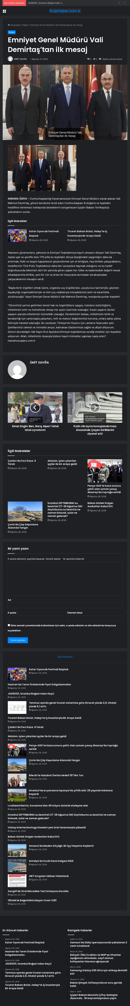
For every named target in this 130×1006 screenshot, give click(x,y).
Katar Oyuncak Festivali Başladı (48, 669)
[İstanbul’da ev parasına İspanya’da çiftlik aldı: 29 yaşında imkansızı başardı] (17, 795)
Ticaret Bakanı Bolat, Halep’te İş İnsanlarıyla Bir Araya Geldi (44, 718)
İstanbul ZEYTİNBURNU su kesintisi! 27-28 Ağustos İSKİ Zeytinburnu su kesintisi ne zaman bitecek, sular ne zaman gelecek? (65, 509)
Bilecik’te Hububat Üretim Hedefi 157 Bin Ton (56, 775)
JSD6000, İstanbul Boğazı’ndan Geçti (47, 3)
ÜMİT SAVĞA (20, 59)
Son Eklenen (65, 656)
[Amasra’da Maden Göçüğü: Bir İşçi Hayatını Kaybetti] (17, 850)
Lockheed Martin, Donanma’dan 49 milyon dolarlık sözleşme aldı (48, 805)
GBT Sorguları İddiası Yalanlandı (49, 876)
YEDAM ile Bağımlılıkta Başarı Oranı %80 (32, 900)
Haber (25, 25)
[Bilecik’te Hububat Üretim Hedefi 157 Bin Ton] (17, 780)
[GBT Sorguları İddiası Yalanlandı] (17, 880)
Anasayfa (15, 25)
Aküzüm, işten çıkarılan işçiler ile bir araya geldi (62, 462)
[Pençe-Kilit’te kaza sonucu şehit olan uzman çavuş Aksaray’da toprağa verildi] (105, 471)
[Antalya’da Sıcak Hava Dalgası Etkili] (17, 865)
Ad (10, 600)
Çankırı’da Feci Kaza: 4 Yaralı (22, 462)
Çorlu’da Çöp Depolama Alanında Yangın (23, 526)
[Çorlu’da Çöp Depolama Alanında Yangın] (25, 511)
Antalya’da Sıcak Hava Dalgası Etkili (51, 861)
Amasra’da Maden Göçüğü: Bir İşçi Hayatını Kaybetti (61, 846)
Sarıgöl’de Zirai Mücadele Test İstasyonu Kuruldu (38, 891)
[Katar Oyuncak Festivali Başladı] (17, 235)
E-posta (13, 612)
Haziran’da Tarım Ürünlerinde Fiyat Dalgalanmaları (39, 684)
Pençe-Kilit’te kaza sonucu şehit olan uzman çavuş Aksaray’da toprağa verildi (104, 489)
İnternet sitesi (74, 612)
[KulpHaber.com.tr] (65, 10)
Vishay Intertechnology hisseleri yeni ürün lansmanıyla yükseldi (47, 827)
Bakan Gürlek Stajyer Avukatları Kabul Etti (100, 504)
